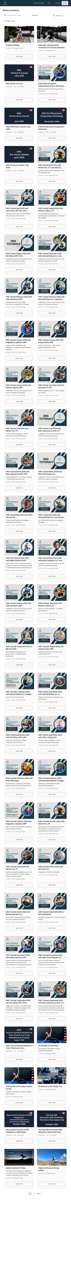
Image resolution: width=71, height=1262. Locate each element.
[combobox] (38, 15)
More (49, 3)
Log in (65, 3)
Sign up (57, 3)
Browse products (39, 3)
